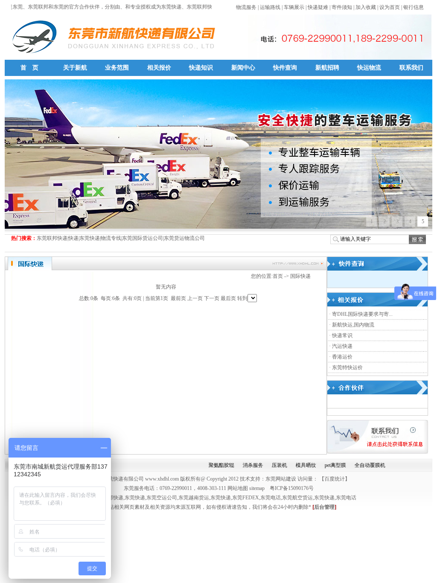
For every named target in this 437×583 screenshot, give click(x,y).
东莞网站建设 (280, 479)
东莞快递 (135, 498)
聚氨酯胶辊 (213, 465)
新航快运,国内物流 (353, 325)
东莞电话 (270, 498)
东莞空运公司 (161, 498)
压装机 (271, 465)
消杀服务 (245, 465)
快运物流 (369, 67)
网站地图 (237, 488)
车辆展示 (294, 7)
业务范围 (117, 67)
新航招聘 (327, 67)
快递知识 (201, 67)
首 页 (29, 67)
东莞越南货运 (193, 498)
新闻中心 (243, 67)
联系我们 (411, 67)
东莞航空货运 (297, 498)
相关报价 (159, 67)
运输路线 (270, 7)
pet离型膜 (327, 465)
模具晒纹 (298, 465)
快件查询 (285, 67)
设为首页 (389, 7)
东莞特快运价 (347, 367)
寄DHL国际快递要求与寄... (362, 314)
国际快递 (300, 276)
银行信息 (413, 7)
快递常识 (342, 335)
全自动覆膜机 (362, 465)
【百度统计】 (334, 479)
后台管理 (324, 507)
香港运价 (342, 357)
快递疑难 (318, 7)
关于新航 (75, 67)
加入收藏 (365, 7)
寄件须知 (342, 7)
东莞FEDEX (245, 498)
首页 (278, 276)
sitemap (257, 488)
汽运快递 (342, 346)
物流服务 (246, 7)
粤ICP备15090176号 (292, 488)
